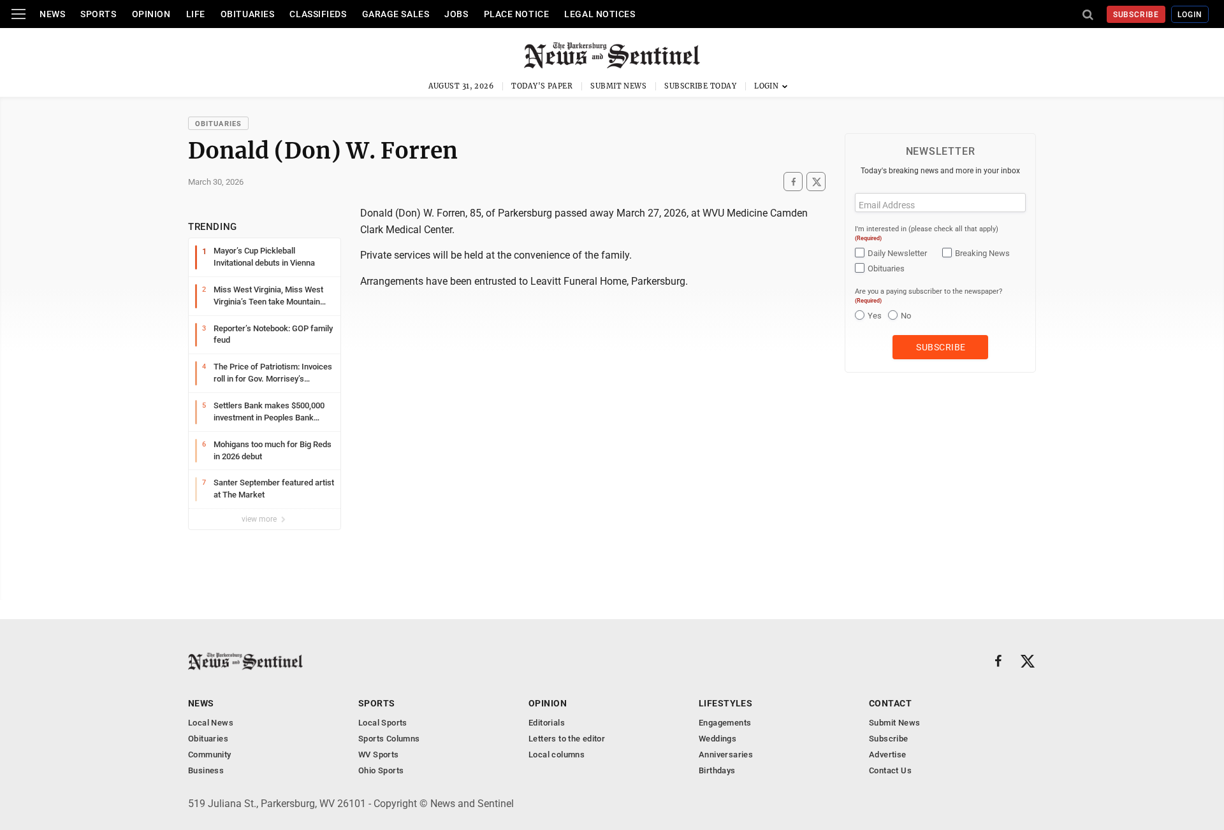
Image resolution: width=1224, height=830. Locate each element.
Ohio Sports (381, 770)
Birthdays (717, 770)
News (52, 14)
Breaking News (982, 253)
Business (206, 770)
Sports (98, 14)
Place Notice (517, 14)
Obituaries (248, 14)
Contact (890, 703)
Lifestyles (725, 703)
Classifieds (317, 14)
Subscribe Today (700, 86)
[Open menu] (18, 14)
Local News (210, 722)
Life (195, 14)
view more (260, 519)
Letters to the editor (566, 738)
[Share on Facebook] (793, 182)
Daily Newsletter (897, 253)
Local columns (556, 754)
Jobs (456, 14)
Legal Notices (599, 14)
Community (209, 754)
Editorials (546, 722)
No (906, 315)
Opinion (151, 14)
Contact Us (890, 770)
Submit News (618, 86)
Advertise (888, 754)
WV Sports (378, 754)
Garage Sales (396, 14)
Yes (875, 315)
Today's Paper (541, 86)
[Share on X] (816, 182)
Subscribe (1136, 14)
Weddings (717, 738)
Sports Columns (388, 738)
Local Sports (382, 722)
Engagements (725, 722)
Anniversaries (726, 754)
